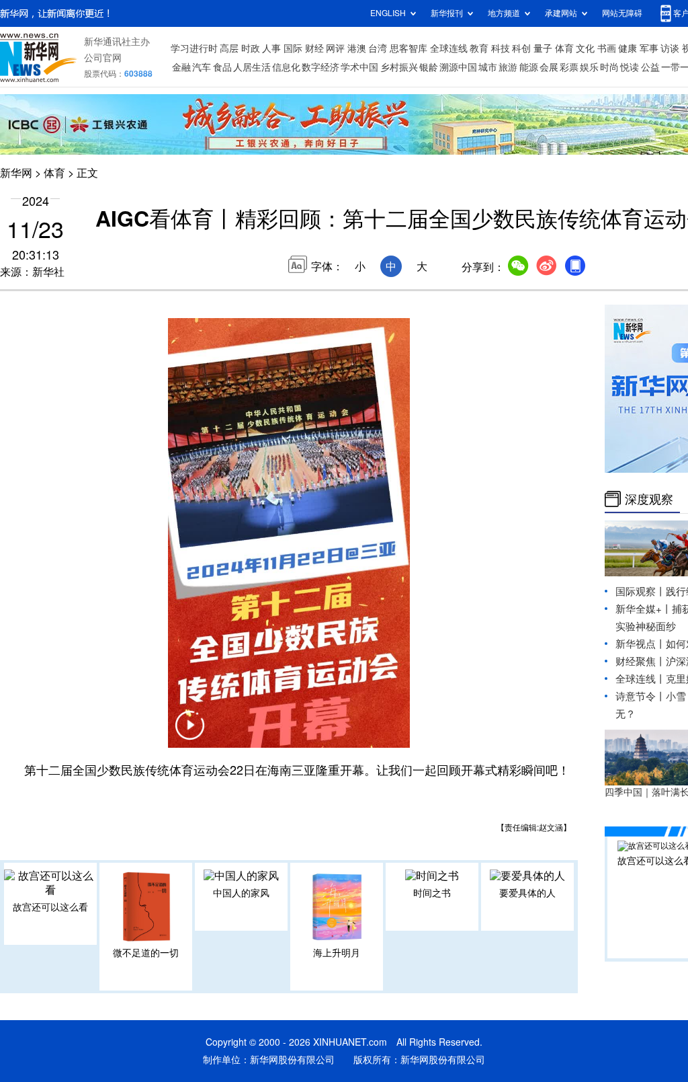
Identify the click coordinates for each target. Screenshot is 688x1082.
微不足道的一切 (146, 953)
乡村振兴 (399, 67)
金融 (181, 67)
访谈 (669, 48)
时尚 (609, 67)
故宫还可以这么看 (50, 907)
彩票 (569, 67)
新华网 (16, 172)
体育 (564, 48)
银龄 (428, 67)
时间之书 (432, 893)
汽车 (201, 67)
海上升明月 (336, 953)
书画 (606, 48)
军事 (649, 48)
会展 (549, 67)
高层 (229, 48)
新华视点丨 (640, 644)
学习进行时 (194, 48)
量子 (542, 48)
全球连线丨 (640, 679)
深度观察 (649, 499)
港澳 (356, 48)
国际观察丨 (640, 591)
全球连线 (449, 48)
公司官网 (103, 58)
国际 (293, 48)
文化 (585, 48)
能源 (528, 67)
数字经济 (320, 67)
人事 (271, 48)
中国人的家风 (241, 893)
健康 (627, 48)
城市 (487, 67)
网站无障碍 (622, 13)
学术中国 (359, 67)
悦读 (629, 67)
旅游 (508, 67)
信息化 (286, 67)
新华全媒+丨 (643, 609)
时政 (250, 48)
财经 (314, 48)
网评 (335, 48)
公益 (650, 67)
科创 (521, 48)
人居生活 (252, 67)
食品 (222, 67)
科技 (500, 48)
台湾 (377, 48)
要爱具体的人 (527, 893)
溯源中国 (458, 67)
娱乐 (589, 67)
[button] (189, 733)
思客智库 (408, 48)
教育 (479, 48)
